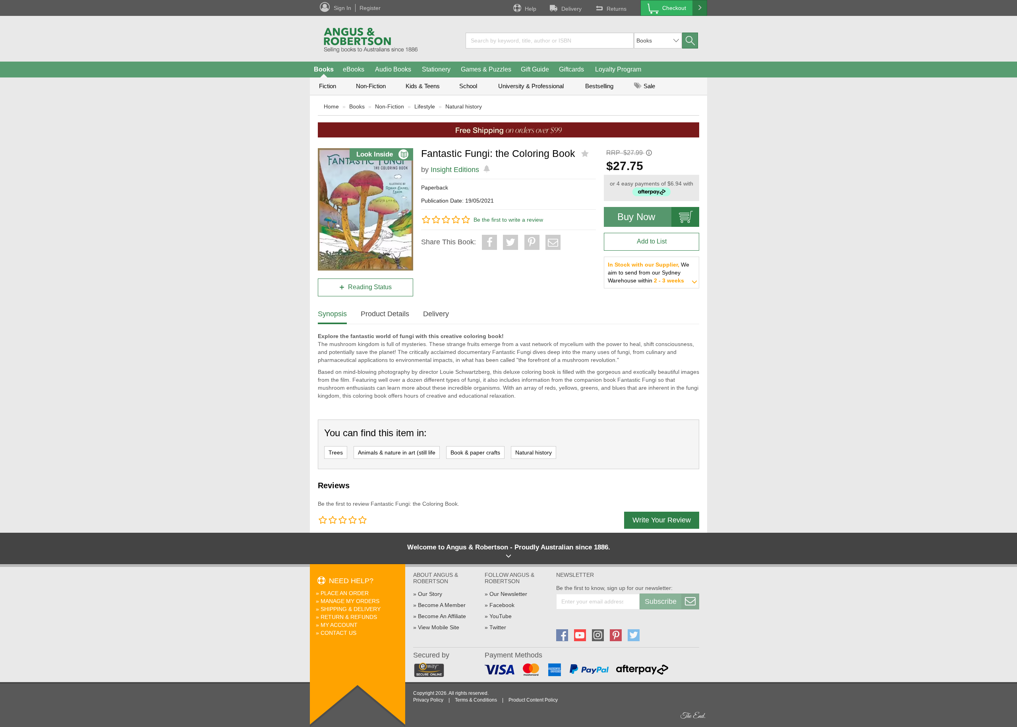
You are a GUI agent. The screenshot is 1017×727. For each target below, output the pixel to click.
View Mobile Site (438, 627)
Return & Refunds (349, 617)
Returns (616, 9)
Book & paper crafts (475, 452)
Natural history (463, 106)
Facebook (501, 605)
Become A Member (442, 605)
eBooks (353, 69)
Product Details (385, 314)
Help (530, 9)
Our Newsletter (508, 594)
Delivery (571, 9)
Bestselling (599, 86)
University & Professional (531, 86)
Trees (336, 452)
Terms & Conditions (476, 700)
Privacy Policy (428, 700)
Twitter (497, 627)
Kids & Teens (423, 86)
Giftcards (571, 69)
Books (324, 69)
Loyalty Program (618, 69)
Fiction (327, 86)
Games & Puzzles (486, 69)
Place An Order (345, 593)
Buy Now (636, 216)
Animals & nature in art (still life (396, 452)
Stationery (436, 69)
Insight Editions (455, 170)
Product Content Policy (533, 700)
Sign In (342, 8)
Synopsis (332, 314)
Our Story (430, 594)
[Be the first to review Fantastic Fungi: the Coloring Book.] (585, 153)
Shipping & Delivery (351, 609)
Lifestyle (424, 106)
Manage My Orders (350, 601)
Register (370, 8)
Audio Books (393, 69)
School (468, 86)
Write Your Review (661, 520)
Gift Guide (535, 69)
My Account (339, 625)
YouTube (500, 616)
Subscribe (661, 601)
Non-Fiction (371, 86)
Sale (648, 86)
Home (331, 106)
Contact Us (338, 633)
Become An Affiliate (442, 616)
